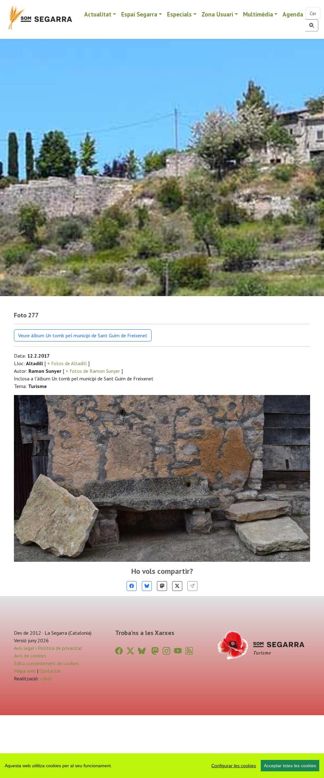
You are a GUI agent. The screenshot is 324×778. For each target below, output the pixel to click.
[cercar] (311, 25)
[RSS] (189, 651)
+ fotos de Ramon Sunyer (92, 371)
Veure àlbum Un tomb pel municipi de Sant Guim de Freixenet (82, 335)
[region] (162, 765)
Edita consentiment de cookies (46, 663)
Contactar (50, 671)
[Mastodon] (162, 586)
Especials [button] (179, 14)
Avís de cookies (30, 655)
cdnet (45, 678)
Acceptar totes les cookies (290, 765)
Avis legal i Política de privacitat (48, 648)
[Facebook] (132, 586)
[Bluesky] (147, 586)
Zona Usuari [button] (217, 14)
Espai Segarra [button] (139, 14)
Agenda (293, 14)
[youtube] (178, 651)
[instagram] (166, 651)
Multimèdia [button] (258, 14)
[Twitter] (177, 586)
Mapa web (25, 671)
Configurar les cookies (233, 765)
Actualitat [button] (97, 14)
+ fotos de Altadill (67, 363)
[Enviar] (192, 586)
